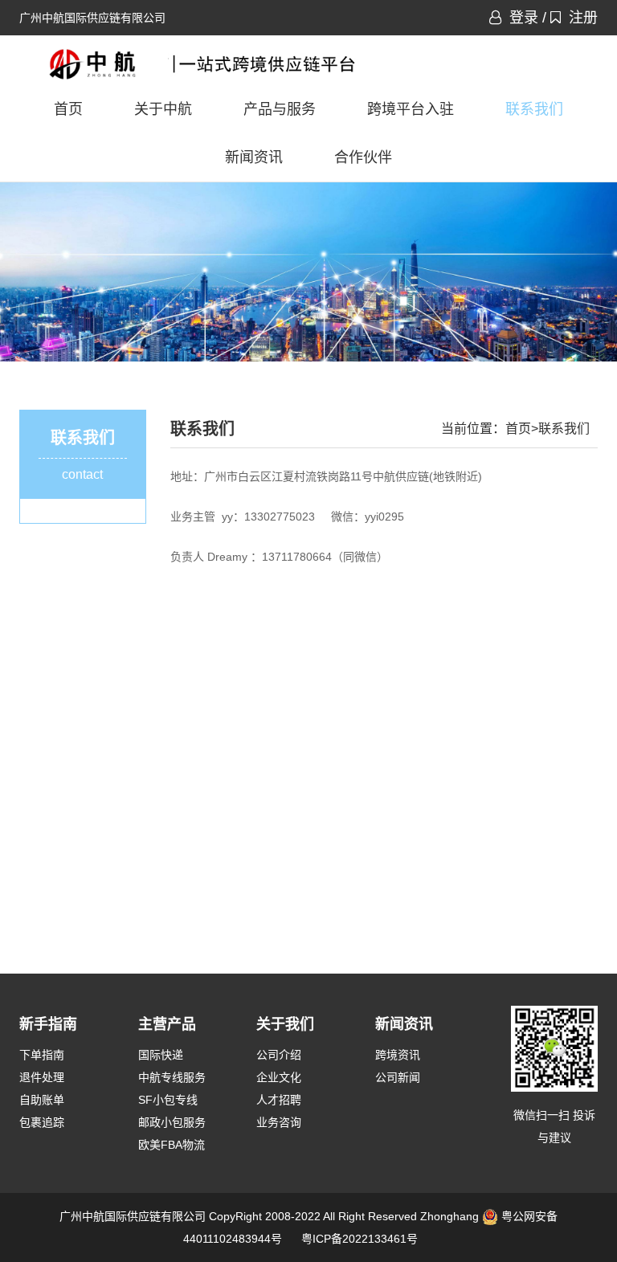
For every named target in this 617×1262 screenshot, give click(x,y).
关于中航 (163, 109)
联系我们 (534, 109)
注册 (583, 18)
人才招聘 (278, 1099)
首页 (68, 109)
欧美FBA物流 (171, 1144)
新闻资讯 (254, 157)
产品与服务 (279, 109)
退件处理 (41, 1077)
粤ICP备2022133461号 (359, 1238)
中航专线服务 (172, 1077)
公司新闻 (397, 1077)
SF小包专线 (168, 1099)
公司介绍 (278, 1054)
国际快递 (160, 1054)
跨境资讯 (397, 1054)
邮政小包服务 (172, 1122)
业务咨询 (278, 1122)
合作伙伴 (363, 157)
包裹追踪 (41, 1122)
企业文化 (278, 1077)
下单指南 (41, 1054)
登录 (523, 18)
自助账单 (41, 1099)
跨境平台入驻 (410, 109)
